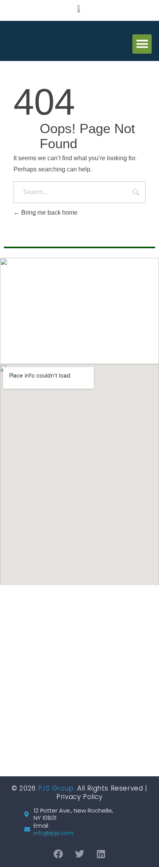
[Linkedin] (100, 854)
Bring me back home (49, 212)
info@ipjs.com (53, 833)
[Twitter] (79, 854)
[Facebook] (58, 854)
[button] (142, 44)
